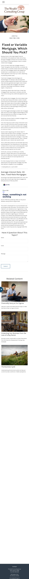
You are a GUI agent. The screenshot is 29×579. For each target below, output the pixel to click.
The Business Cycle (8, 367)
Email (2, 245)
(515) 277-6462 (16, 570)
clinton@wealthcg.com (14, 578)
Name (2, 237)
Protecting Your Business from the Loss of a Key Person (13, 334)
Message (3, 253)
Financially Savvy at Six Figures (12, 303)
